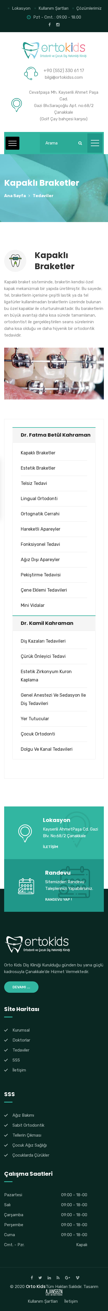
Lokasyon (21, 8)
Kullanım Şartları (53, 8)
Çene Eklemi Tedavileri (44, 590)
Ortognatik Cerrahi (40, 513)
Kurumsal (21, 1030)
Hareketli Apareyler (40, 529)
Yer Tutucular (35, 718)
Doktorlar (21, 1040)
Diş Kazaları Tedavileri (43, 641)
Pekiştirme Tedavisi (41, 574)
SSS (16, 1060)
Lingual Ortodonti (39, 498)
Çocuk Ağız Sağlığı (29, 1145)
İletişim (50, 847)
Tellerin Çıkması (26, 1135)
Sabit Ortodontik (28, 1125)
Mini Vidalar (33, 605)
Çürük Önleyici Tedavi (43, 656)
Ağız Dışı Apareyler (40, 559)
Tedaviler (43, 195)
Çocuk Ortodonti (38, 734)
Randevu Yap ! (58, 899)
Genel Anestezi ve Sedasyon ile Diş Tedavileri (53, 699)
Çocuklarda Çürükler (30, 1155)
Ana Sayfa (15, 195)
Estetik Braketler (38, 468)
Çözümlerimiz (89, 8)
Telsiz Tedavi (34, 483)
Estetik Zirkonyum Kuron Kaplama (46, 676)
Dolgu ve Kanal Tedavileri (47, 749)
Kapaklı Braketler (38, 452)
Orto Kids (36, 1286)
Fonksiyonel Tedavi (40, 544)
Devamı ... (21, 987)
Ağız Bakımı (23, 1115)
